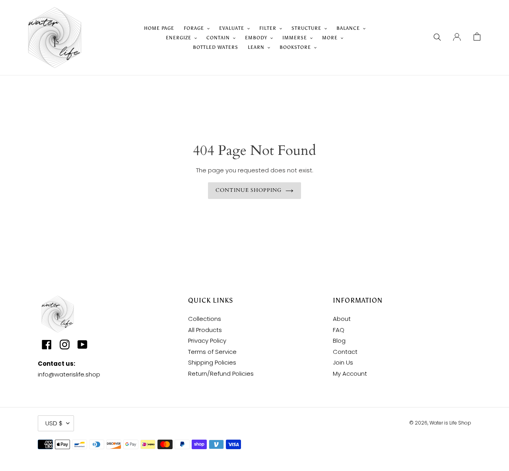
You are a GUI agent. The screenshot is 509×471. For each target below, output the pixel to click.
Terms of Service (212, 351)
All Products (205, 330)
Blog (339, 340)
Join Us (343, 362)
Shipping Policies (212, 362)
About (342, 319)
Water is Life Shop (450, 422)
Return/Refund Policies (221, 373)
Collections (204, 319)
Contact (345, 351)
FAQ (338, 330)
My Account (350, 373)
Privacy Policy (207, 340)
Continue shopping (249, 190)
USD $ (53, 423)
